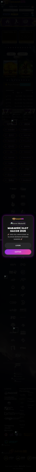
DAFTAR (18, 252)
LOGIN (18, 245)
